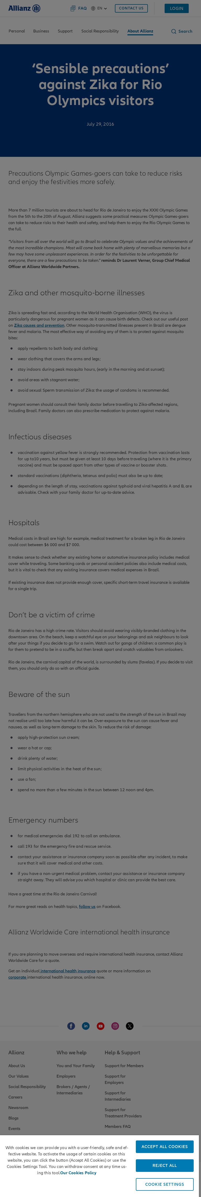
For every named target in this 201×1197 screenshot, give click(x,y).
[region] (99, 1166)
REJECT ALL (165, 1165)
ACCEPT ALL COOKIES (165, 1146)
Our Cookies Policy (78, 1173)
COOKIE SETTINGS (164, 1184)
